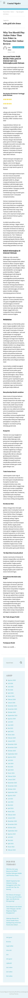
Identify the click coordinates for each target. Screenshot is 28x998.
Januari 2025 (11, 741)
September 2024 (12, 754)
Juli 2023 (10, 799)
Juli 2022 (10, 837)
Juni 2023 (10, 802)
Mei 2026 (10, 690)
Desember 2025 (12, 706)
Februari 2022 (12, 850)
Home (12, 12)
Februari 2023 (12, 815)
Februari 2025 (12, 738)
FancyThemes (14, 994)
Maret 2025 (11, 735)
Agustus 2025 (12, 719)
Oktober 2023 (12, 789)
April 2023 (10, 808)
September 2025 (12, 715)
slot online (9, 967)
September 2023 (12, 792)
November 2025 (12, 709)
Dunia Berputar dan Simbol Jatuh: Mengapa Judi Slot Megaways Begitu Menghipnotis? (14, 910)
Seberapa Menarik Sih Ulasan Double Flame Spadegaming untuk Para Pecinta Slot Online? (13, 921)
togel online (9, 946)
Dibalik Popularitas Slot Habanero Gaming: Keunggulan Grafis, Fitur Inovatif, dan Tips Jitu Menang (13, 885)
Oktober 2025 (12, 712)
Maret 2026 (11, 696)
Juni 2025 (10, 725)
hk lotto (8, 942)
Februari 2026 (12, 699)
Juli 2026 (10, 683)
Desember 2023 (12, 783)
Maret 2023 (11, 811)
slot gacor (9, 937)
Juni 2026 (10, 687)
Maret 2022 (11, 847)
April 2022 (10, 843)
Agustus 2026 (12, 680)
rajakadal (9, 963)
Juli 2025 (10, 722)
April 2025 (10, 731)
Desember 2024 (12, 744)
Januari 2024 (11, 779)
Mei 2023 (10, 805)
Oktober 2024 (12, 751)
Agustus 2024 (12, 757)
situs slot (9, 950)
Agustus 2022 (12, 834)
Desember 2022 (12, 821)
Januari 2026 (11, 703)
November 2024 (12, 747)
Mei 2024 (10, 767)
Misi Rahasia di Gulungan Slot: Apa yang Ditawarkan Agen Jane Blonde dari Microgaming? (13, 898)
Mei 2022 (10, 840)
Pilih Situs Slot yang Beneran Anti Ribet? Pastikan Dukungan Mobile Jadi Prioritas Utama (14, 872)
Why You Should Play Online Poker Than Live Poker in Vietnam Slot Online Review (14, 38)
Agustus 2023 (12, 795)
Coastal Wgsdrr (14, 3)
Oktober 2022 (12, 827)
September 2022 (12, 831)
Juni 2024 (10, 763)
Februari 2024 (12, 776)
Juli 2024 (10, 760)
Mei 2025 (10, 728)
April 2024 (10, 770)
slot (7, 954)
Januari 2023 (11, 818)
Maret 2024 (11, 773)
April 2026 (10, 693)
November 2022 (12, 824)
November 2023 (12, 786)
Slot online (9, 976)
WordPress (18, 992)
